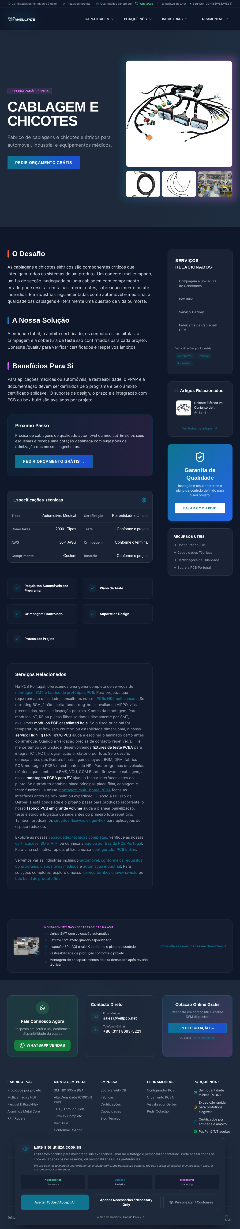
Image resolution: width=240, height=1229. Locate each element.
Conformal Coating (68, 1130)
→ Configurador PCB (189, 545)
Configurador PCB (161, 1090)
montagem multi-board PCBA (84, 790)
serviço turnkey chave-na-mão (110, 872)
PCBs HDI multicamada (117, 698)
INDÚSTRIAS (172, 19)
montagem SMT (29, 692)
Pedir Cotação (158, 1111)
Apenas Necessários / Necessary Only (126, 1202)
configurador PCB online (114, 849)
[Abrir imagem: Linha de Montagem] (215, 184)
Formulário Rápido (203, 1037)
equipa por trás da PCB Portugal (113, 843)
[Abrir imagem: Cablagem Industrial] (143, 184)
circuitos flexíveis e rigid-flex (79, 820)
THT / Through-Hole (69, 1109)
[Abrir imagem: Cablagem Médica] (179, 184)
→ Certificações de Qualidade (196, 560)
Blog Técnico (110, 1118)
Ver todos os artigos (197, 428)
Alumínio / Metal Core (24, 1111)
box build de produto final (38, 878)
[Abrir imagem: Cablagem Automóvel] (179, 113)
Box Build (61, 1123)
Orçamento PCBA (160, 1097)
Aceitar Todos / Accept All (54, 1202)
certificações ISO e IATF (36, 843)
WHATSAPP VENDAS (45, 1045)
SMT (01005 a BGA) (69, 1090)
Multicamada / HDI (22, 1097)
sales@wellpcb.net (173, 3)
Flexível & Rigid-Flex (23, 1104)
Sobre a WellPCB (113, 1090)
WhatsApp (146, 3)
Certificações (111, 1104)
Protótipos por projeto (24, 1090)
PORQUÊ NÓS (135, 19)
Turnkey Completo (68, 1116)
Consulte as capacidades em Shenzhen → (193, 946)
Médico (205, 356)
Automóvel (185, 356)
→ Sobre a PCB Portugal (192, 567)
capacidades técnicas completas (78, 837)
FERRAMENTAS (210, 19)
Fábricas (107, 1097)
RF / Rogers (16, 1118)
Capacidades (111, 1111)
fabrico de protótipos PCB (71, 692)
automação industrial (102, 866)
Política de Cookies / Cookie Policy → (120, 1217)
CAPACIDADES (97, 19)
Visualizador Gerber (162, 1104)
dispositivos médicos (59, 866)
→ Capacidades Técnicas (192, 552)
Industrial (184, 363)
